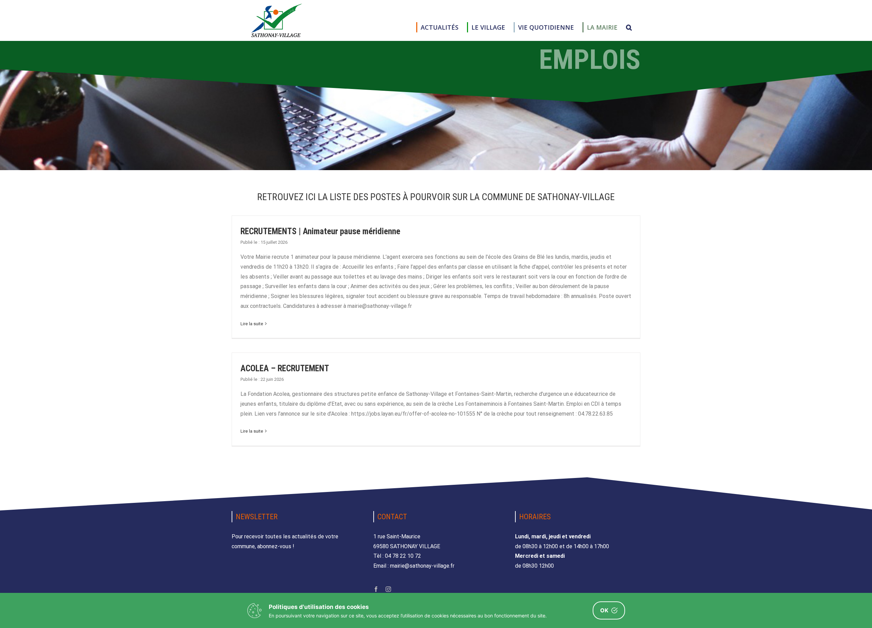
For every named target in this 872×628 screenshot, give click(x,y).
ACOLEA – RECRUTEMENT (284, 368)
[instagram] (388, 589)
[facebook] (376, 589)
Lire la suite (251, 323)
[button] (629, 27)
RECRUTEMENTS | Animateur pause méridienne (320, 231)
